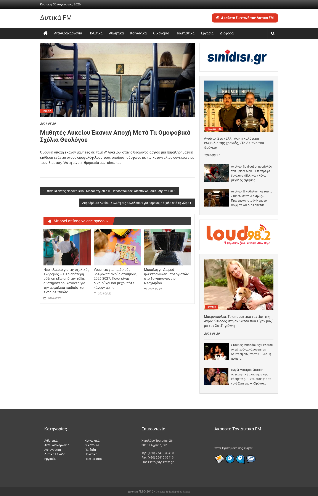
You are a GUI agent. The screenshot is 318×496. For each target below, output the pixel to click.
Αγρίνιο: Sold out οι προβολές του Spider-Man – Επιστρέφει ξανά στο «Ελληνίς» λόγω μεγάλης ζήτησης (251, 173)
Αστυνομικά (52, 449)
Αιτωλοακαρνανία (68, 33)
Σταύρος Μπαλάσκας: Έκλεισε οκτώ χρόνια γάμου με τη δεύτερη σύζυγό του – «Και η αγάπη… (252, 351)
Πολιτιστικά (185, 33)
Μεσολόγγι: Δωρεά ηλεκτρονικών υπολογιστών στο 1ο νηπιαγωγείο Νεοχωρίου (166, 276)
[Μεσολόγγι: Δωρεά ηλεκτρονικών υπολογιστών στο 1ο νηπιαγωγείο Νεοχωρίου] (167, 247)
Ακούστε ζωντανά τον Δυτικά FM (247, 18)
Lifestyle (211, 307)
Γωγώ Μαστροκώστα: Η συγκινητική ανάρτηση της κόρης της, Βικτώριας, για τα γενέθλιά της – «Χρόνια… (251, 376)
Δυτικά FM (56, 17)
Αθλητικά (116, 33)
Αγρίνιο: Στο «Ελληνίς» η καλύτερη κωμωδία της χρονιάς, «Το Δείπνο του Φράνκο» (234, 143)
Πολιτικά (95, 33)
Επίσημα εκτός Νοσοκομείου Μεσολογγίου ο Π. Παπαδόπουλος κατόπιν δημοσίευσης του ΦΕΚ (110, 191)
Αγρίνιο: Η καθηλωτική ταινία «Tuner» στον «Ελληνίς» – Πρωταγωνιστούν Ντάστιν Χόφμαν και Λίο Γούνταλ (251, 198)
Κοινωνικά (138, 33)
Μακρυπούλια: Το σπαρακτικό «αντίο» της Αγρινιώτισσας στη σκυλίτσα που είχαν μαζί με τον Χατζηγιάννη (238, 321)
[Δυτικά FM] (45, 33)
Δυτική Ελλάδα (54, 454)
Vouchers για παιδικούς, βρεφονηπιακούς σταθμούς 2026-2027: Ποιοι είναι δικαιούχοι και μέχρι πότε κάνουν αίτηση (115, 279)
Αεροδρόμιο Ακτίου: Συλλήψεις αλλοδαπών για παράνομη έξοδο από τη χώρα (135, 203)
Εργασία (207, 33)
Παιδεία (46, 111)
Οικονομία (161, 33)
